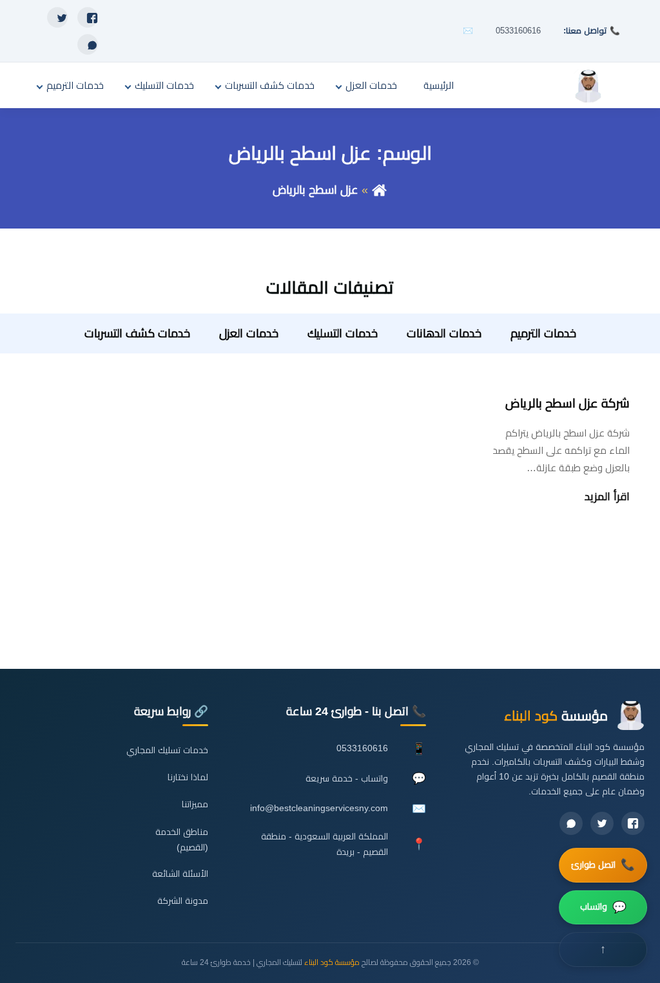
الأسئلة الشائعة (180, 874)
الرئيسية (438, 85)
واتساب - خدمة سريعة (347, 778)
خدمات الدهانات (444, 333)
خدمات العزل (371, 85)
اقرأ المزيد (607, 497)
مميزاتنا (195, 804)
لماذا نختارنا (188, 777)
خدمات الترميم (75, 85)
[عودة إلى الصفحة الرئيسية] (379, 189)
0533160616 (518, 30)
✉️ (468, 30)
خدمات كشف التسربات (270, 85)
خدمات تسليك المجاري (167, 750)
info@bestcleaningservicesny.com (319, 808)
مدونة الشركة (182, 901)
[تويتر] (57, 17)
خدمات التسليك (164, 85)
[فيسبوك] (87, 17)
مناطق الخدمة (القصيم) (181, 839)
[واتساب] (87, 44)
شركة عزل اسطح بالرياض (567, 403)
